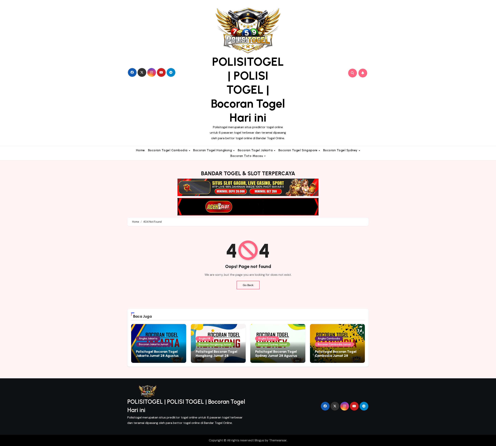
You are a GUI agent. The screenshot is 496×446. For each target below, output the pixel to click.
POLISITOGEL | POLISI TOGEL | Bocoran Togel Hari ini (248, 89)
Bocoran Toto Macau (247, 156)
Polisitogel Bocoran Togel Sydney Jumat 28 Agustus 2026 (276, 355)
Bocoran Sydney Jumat (272, 344)
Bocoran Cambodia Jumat (334, 344)
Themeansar (278, 440)
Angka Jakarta (148, 338)
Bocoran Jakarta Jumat (153, 344)
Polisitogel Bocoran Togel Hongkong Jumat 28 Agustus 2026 (216, 355)
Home (140, 150)
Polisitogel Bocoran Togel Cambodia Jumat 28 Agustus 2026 (335, 355)
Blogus (259, 440)
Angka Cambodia (329, 338)
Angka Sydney (267, 338)
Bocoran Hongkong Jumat (215, 344)
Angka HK (205, 338)
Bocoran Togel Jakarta (256, 150)
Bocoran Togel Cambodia (168, 150)
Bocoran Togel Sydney (340, 150)
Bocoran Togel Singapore (298, 150)
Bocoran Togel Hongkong (213, 150)
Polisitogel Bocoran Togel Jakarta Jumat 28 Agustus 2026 (157, 355)
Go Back (248, 285)
